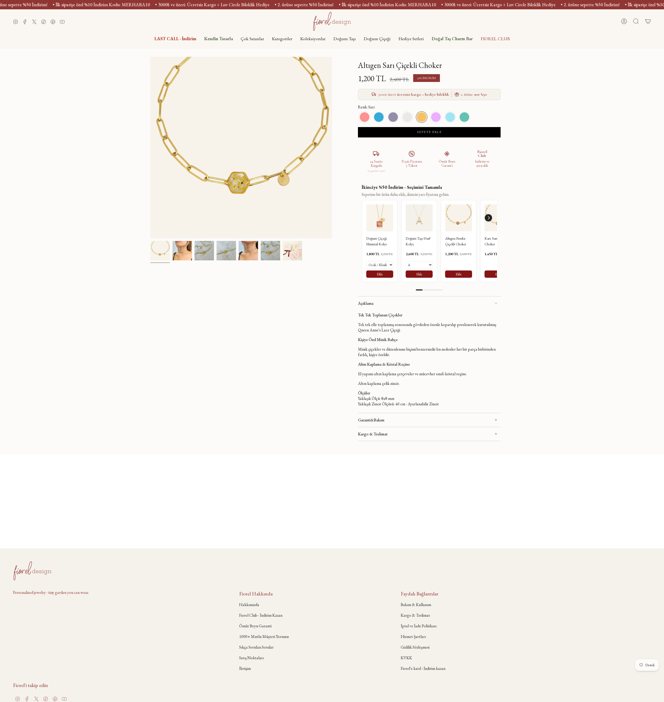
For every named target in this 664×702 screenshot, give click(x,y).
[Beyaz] (407, 117)
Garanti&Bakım (371, 420)
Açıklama (366, 303)
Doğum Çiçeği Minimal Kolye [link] (376, 241)
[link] (379, 217)
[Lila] (393, 117)
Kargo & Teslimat (373, 434)
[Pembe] (364, 117)
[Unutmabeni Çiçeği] (450, 117)
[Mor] (435, 117)
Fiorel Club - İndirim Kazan (260, 615)
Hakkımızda (249, 604)
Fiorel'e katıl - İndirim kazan (423, 668)
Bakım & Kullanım (416, 604)
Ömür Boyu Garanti (255, 626)
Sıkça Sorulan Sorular (256, 647)
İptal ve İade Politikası (419, 626)
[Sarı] (421, 117)
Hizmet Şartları (413, 636)
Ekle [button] (380, 274)
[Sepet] (648, 21)
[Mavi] (378, 117)
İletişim (245, 668)
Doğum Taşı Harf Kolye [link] (418, 241)
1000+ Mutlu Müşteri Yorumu (264, 636)
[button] (282, 38)
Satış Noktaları (251, 658)
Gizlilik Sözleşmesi (415, 647)
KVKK (406, 658)
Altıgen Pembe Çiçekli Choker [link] (455, 241)
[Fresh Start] (464, 117)
